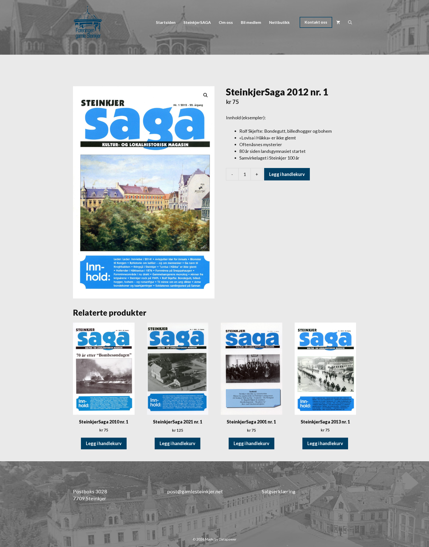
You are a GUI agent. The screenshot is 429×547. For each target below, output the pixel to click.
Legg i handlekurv (287, 174)
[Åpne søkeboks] (350, 22)
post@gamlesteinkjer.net (195, 491)
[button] (205, 95)
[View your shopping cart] (338, 22)
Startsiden (166, 22)
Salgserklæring (278, 491)
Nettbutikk (279, 22)
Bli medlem (251, 22)
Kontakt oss (316, 22)
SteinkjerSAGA (197, 22)
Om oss (226, 22)
